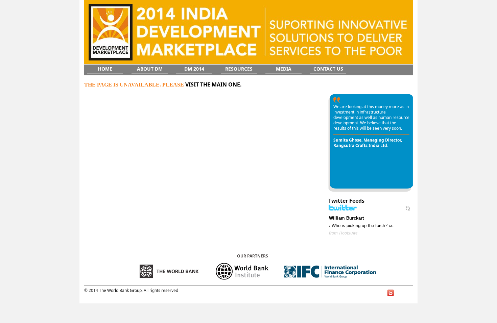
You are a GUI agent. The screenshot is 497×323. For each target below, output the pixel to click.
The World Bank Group (120, 290)
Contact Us (328, 69)
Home (105, 69)
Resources (239, 69)
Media (283, 69)
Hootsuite (348, 233)
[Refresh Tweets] (407, 208)
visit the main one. (213, 84)
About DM (150, 69)
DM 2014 (194, 69)
